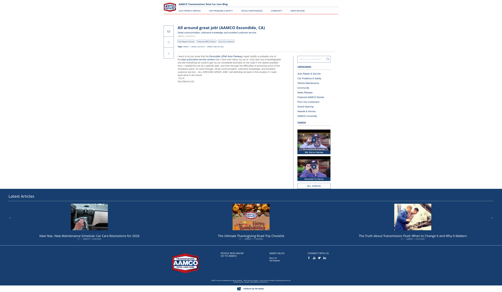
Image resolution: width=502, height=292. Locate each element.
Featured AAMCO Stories (206, 41)
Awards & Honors (306, 111)
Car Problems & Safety (309, 78)
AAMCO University (307, 116)
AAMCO (186, 46)
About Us (273, 258)
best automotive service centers (198, 59)
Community (303, 87)
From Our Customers (226, 41)
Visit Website (274, 260)
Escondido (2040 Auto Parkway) (226, 56)
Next (492, 217)
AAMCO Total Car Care (215, 46)
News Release (305, 92)
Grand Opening (305, 106)
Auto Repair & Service (186, 41)
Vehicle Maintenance (308, 83)
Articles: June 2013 (198, 46)
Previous (10, 217)
